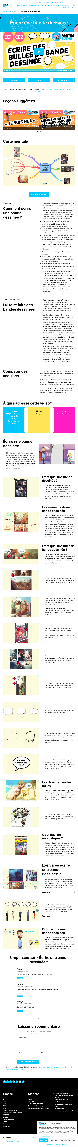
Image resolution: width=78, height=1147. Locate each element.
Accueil (5, 11)
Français (17, 11)
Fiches (62, 5)
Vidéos (44, 5)
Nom (18, 1052)
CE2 (44, 3)
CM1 (47, 3)
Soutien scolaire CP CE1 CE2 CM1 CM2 (28, 5)
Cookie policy (50, 1144)
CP (37, 3)
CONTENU (39, 80)
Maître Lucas (12, 1138)
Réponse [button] (46, 892)
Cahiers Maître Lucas (62, 3)
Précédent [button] (5, 119)
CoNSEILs (14, 80)
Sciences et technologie (36, 1106)
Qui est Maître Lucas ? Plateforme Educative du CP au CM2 (64, 1095)
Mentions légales (25, 1138)
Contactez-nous (60, 1102)
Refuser (54, 1140)
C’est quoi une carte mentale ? (65, 1111)
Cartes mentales (53, 5)
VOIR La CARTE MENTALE (39, 194)
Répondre (20, 978)
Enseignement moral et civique (38, 1108)
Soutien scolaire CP (61, 1099)
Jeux (67, 5)
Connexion (65, 7)
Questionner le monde (35, 1103)
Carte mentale (63, 80)
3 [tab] (40, 131)
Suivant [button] (73, 119)
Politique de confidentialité (61, 1144)
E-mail (41, 1052)
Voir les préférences (68, 1140)
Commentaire (21, 1037)
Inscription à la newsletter (63, 1104)
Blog (56, 1106)
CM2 (52, 3)
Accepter (43, 1140)
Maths (30, 1099)
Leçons (11, 11)
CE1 (40, 3)
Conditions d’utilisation (13, 1141)
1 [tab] (37, 131)
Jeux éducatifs (59, 1108)
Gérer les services (46, 1136)
